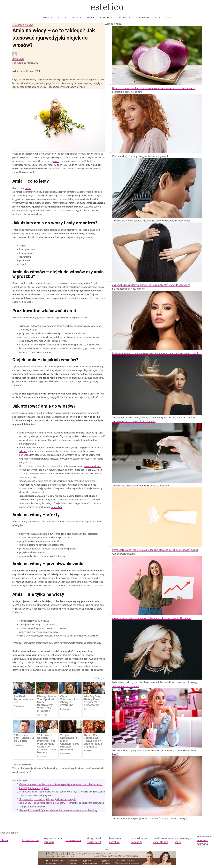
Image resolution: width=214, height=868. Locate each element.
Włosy (75, 17)
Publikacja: (25, 62)
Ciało (60, 17)
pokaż (28, 188)
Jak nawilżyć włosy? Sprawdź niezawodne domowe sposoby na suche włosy (58, 810)
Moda (168, 17)
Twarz (46, 17)
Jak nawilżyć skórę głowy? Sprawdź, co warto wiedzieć (140, 485)
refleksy (4, 840)
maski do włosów (92, 466)
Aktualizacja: (26, 71)
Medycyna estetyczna (146, 17)
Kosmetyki (104, 17)
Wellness (123, 17)
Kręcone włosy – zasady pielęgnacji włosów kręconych (47, 799)
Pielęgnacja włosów (22, 25)
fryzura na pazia (73, 840)
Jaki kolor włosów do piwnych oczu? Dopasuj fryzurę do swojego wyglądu (149, 818)
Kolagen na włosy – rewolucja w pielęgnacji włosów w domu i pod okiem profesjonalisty (156, 353)
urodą (56, 161)
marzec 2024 (27, 765)
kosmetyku (56, 507)
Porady (90, 17)
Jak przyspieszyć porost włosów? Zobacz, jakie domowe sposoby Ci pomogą (151, 618)
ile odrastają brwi (30, 840)
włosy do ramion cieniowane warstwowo (205, 840)
